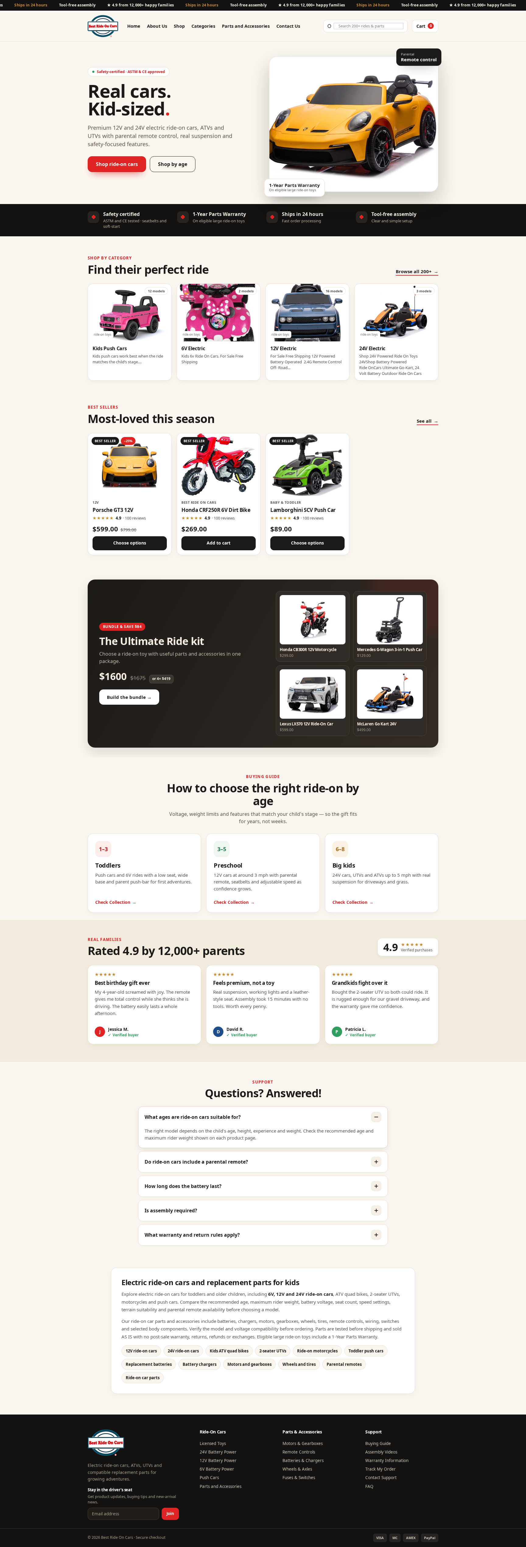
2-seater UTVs (272, 1351)
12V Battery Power (218, 1460)
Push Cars (209, 1477)
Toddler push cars (366, 1351)
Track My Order (380, 1469)
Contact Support (381, 1477)
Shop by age (172, 164)
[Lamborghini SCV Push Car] (307, 464)
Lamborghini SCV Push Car (303, 509)
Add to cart (218, 543)
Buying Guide (378, 1443)
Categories (203, 26)
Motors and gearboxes (249, 1364)
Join (170, 1513)
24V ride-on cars (183, 1351)
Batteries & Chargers (303, 1460)
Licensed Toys (213, 1443)
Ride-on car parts (143, 1377)
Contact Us (288, 26)
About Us (157, 26)
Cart (424, 26)
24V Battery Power (218, 1452)
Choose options (129, 543)
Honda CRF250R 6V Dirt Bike (215, 509)
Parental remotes (344, 1364)
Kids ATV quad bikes (229, 1351)
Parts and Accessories (246, 26)
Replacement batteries (149, 1364)
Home (133, 26)
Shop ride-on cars (117, 164)
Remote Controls (298, 1452)
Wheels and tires (299, 1364)
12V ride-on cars (141, 1351)
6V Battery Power (217, 1469)
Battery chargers (199, 1364)
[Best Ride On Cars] (106, 1442)
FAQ (369, 1486)
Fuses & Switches (298, 1477)
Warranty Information (387, 1460)
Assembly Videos (381, 1452)
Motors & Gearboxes (302, 1443)
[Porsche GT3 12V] (129, 464)
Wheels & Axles (297, 1469)
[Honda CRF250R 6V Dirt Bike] (218, 464)
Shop (179, 26)
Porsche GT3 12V (113, 509)
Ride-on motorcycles (317, 1351)
